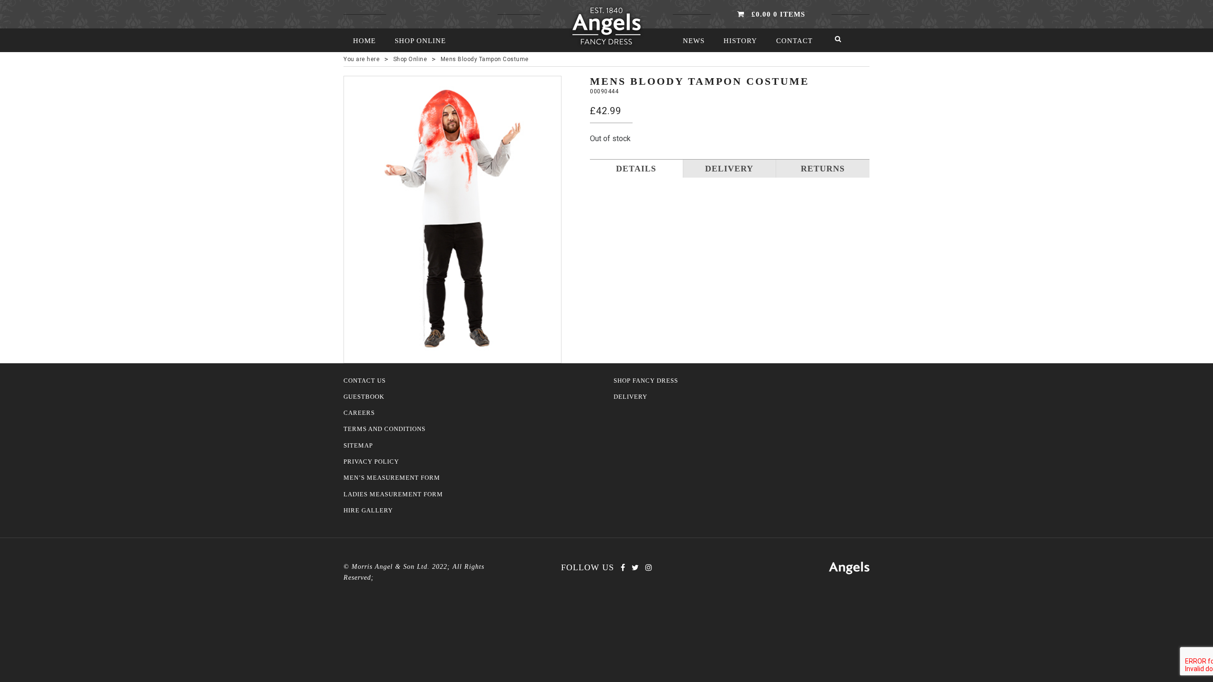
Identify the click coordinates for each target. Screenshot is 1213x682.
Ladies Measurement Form (393, 494)
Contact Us (365, 380)
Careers (359, 413)
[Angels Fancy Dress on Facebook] (623, 568)
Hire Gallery (368, 510)
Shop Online (420, 41)
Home (364, 41)
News (694, 41)
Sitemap (358, 445)
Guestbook (364, 397)
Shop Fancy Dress (646, 380)
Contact (794, 41)
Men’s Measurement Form (392, 478)
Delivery (630, 397)
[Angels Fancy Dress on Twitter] (635, 568)
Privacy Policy (371, 461)
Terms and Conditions (384, 429)
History (740, 41)
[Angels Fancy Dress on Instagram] (648, 568)
